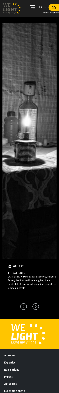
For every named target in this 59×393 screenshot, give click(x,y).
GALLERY (18, 266)
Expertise (10, 362)
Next (35, 306)
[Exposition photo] (54, 7)
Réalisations (11, 369)
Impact (8, 376)
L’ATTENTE (19, 273)
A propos (9, 355)
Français (42, 7)
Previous (23, 306)
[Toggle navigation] (32, 7)
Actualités (10, 383)
